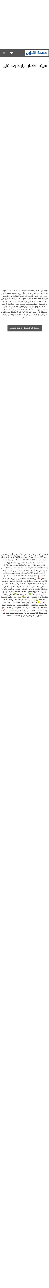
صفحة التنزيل (36, 52)
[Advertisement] (24, 24)
